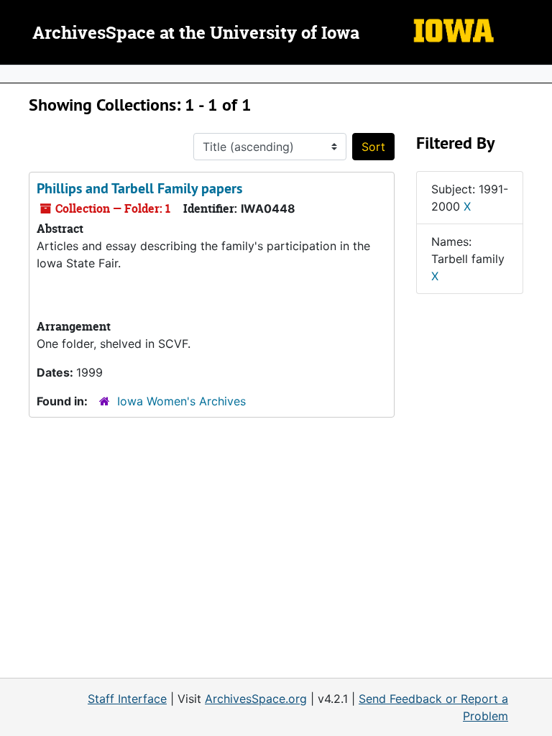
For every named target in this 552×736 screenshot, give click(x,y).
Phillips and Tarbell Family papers (139, 188)
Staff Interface (127, 698)
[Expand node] (537, 74)
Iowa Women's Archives (181, 401)
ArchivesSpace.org (256, 698)
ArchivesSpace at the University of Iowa (195, 34)
